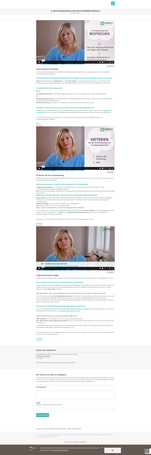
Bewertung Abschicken (43, 356)
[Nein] (102, 447)
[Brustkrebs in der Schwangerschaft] (114, 12)
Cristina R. (39, 338)
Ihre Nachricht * (41, 387)
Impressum (76, 442)
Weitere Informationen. (60, 450)
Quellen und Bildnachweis (74, 429)
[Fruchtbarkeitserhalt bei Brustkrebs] (36, 12)
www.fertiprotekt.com (69, 311)
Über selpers (67, 442)
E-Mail (38, 403)
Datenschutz (83, 442)
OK (113, 450)
